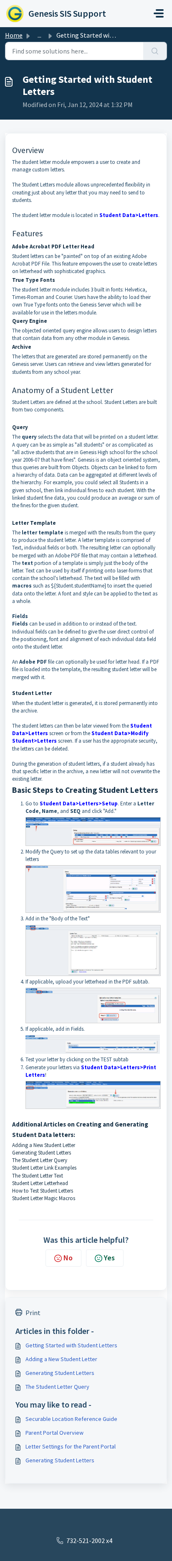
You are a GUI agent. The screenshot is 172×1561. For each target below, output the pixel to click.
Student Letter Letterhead (40, 1183)
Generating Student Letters (41, 1152)
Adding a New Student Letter (43, 1145)
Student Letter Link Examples (45, 1167)
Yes (109, 1257)
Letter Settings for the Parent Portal (70, 1446)
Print (32, 1312)
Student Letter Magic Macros (44, 1198)
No (68, 1257)
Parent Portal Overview (54, 1432)
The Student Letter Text (38, 1175)
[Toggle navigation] (158, 13)
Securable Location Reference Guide (71, 1419)
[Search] (155, 51)
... (39, 35)
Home (14, 35)
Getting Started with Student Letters (71, 1345)
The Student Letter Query (40, 1160)
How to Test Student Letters (43, 1190)
